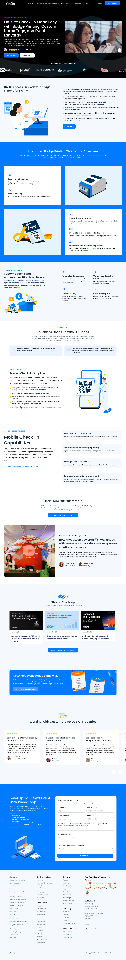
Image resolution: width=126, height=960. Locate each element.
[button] (31, 3)
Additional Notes (64, 834)
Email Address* (92, 807)
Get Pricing (11, 55)
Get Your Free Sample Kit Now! (25, 689)
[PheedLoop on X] (95, 928)
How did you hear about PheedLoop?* (72, 845)
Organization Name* (65, 816)
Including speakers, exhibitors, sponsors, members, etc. (73, 825)
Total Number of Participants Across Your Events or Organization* (82, 824)
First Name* (62, 807)
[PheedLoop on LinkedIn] (86, 928)
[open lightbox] (93, 50)
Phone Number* (92, 816)
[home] (10, 3)
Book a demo (69, 126)
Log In (100, 3)
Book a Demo (112, 3)
